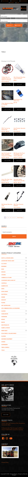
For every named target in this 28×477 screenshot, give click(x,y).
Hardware (4, 316)
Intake (3, 319)
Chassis (3, 274)
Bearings (3, 266)
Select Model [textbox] (4, 21)
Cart (18, 2)
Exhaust (3, 300)
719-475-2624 (5, 1)
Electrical (4, 294)
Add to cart (19, 84)
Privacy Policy (5, 462)
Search (10, 25)
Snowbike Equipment (6, 339)
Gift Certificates (5, 305)
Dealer (12, 2)
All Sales (4, 263)
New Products (5, 325)
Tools (3, 350)
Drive (2, 288)
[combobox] (14, 16)
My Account (24, 1)
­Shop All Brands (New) (7, 258)
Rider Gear (4, 330)
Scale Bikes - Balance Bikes (8, 333)
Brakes (3, 272)
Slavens (3, 336)
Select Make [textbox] (4, 16)
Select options (7, 84)
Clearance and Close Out (8, 280)
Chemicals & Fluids (6, 277)
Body (2, 269)
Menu (24, 8)
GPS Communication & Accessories (10, 308)
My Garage (18, 25)
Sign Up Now (5, 414)
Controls (4, 283)
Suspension (4, 344)
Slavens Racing (10, 8)
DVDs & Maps (4, 291)
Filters (3, 302)
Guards (3, 311)
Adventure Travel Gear (7, 260)
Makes (3, 322)
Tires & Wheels (5, 347)
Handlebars (4, 314)
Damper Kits (4, 286)
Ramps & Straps (5, 327)
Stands (3, 341)
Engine (3, 297)
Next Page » (20, 217)
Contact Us (15, 1)
